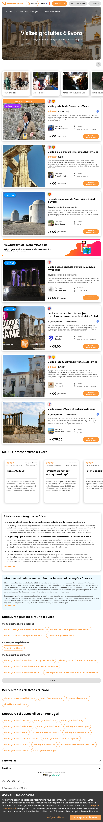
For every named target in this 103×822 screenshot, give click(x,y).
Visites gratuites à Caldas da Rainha (21, 738)
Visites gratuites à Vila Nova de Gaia (77, 744)
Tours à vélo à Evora (13, 648)
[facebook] (8, 781)
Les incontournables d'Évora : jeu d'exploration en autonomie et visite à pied (73, 315)
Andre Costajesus (62, 176)
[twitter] (18, 781)
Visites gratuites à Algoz (44, 750)
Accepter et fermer (85, 817)
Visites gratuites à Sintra (48, 726)
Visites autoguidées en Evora (61, 635)
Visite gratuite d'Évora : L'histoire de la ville (72, 362)
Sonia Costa (60, 224)
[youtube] (13, 781)
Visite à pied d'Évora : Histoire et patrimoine (73, 152)
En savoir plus (10, 566)
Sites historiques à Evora (15, 704)
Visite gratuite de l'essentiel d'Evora (68, 106)
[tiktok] (23, 781)
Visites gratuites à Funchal (16, 720)
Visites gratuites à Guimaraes (18, 726)
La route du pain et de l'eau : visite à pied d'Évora (71, 200)
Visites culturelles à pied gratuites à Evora (23, 635)
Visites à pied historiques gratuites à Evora (69, 629)
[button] (16, 83)
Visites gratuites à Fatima (16, 744)
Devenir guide (59, 3)
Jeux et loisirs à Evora (78, 698)
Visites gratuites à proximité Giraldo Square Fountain (29, 660)
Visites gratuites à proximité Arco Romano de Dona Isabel (31, 666)
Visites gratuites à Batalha (77, 732)
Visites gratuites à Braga (72, 720)
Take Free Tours (61, 129)
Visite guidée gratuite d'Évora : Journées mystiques (71, 268)
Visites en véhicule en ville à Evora (19, 698)
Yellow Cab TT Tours (63, 432)
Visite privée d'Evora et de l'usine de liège (71, 409)
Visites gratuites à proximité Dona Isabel (78, 660)
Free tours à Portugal (29, 11)
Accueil (9, 11)
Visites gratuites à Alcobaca (46, 732)
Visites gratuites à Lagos (77, 726)
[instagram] (3, 781)
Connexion (95, 3)
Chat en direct (79, 3)
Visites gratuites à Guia (44, 744)
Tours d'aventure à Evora (51, 698)
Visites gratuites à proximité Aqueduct (22, 672)
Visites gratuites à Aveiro (16, 732)
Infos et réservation (91, 136)
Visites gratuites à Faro (45, 720)
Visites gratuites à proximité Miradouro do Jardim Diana (71, 672)
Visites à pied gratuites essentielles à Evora (24, 629)
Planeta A (59, 386)
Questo (58, 339)
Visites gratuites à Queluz (16, 750)
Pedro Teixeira (60, 290)
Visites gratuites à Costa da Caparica (61, 738)
